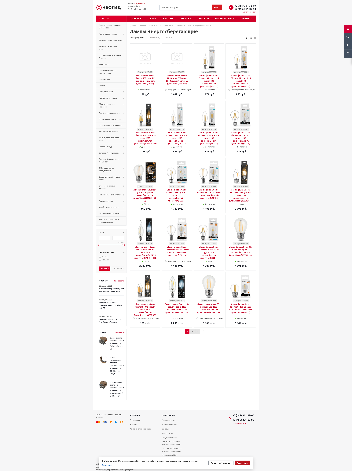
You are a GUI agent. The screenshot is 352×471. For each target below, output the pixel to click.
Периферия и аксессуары (109, 113)
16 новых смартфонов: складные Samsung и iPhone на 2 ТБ (110, 305)
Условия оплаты (168, 420)
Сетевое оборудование (109, 153)
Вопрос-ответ (168, 433)
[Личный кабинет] (348, 53)
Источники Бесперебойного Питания (110, 56)
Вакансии (204, 19)
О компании (136, 19)
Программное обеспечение (110, 125)
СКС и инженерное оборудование (106, 169)
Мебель (102, 85)
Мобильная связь (106, 92)
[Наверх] (348, 408)
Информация (168, 415)
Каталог (106, 19)
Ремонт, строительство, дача (109, 139)
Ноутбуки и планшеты (108, 98)
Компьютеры (104, 79)
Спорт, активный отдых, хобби (109, 178)
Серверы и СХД (105, 147)
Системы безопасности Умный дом (109, 160)
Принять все (242, 463)
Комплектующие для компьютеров (107, 71)
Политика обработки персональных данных (171, 443)
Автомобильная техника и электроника (110, 26)
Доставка (168, 19)
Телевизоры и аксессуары (110, 195)
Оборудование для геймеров (107, 105)
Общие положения (169, 438)
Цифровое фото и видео (109, 213)
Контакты (247, 19)
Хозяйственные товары (109, 207)
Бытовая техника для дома (110, 40)
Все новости (119, 281)
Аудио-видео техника (108, 34)
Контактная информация (140, 429)
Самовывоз (186, 19)
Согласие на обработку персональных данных (171, 449)
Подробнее (107, 465)
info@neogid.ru (140, 3)
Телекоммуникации (107, 201)
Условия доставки (169, 424)
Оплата (152, 19)
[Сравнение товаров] (348, 45)
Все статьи (119, 333)
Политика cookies (169, 455)
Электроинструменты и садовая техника (109, 221)
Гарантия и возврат (225, 19)
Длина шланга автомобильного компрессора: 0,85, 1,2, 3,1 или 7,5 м (117, 343)
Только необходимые (221, 463)
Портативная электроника (110, 119)
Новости (133, 424)
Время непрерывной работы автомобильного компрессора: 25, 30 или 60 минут (117, 365)
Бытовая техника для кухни (108, 47)
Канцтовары (104, 64)
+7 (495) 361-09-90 (245, 9)
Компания (135, 415)
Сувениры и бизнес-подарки (107, 187)
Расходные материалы (108, 131)
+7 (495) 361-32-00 (245, 5)
